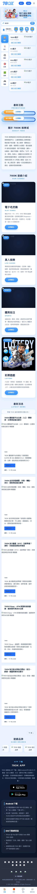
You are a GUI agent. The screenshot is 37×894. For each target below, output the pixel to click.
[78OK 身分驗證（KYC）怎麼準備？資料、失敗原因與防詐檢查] (18, 561)
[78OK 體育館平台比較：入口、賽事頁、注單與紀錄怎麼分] (18, 435)
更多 (32, 23)
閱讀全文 (10, 466)
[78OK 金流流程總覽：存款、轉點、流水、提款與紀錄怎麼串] (18, 498)
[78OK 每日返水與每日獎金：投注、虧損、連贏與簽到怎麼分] (18, 687)
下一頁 (30, 733)
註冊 (28, 3)
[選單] (34, 3)
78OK (5, 452)
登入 (21, 3)
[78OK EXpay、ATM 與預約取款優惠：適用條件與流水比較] (18, 624)
